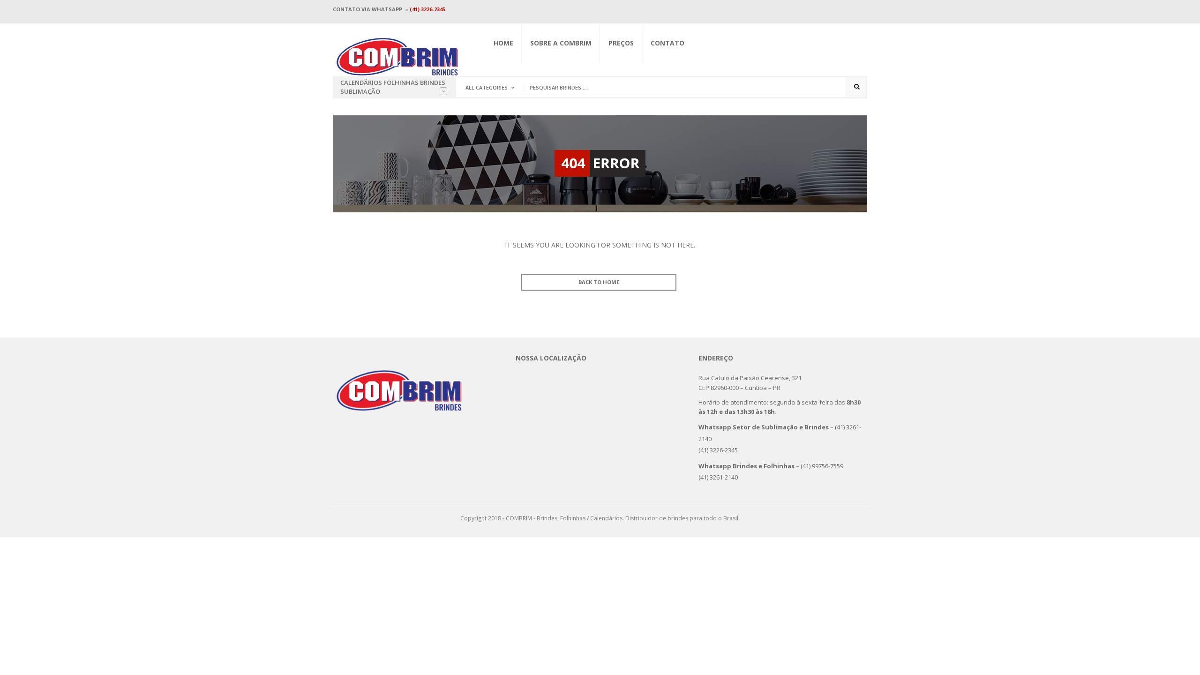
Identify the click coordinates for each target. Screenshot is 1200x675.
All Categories (486, 87)
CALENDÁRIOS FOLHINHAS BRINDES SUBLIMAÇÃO (392, 87)
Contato (667, 42)
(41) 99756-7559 (823, 466)
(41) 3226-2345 (427, 9)
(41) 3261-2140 (718, 477)
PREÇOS (621, 42)
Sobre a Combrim (561, 42)
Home (503, 42)
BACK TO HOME (598, 281)
